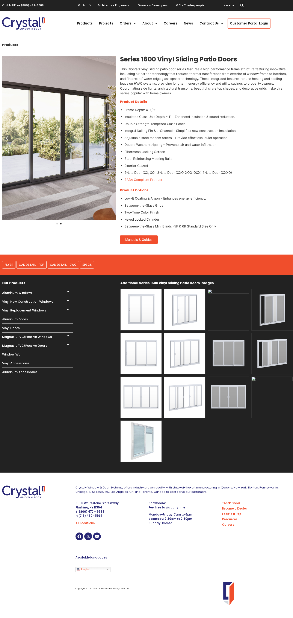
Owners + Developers (152, 5)
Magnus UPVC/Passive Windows (27, 337)
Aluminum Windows (17, 293)
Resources (229, 519)
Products (85, 23)
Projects (106, 23)
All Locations (85, 523)
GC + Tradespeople (190, 5)
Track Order (231, 503)
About (147, 23)
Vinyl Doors (11, 328)
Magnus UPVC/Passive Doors (24, 345)
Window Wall (12, 354)
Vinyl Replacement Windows (24, 310)
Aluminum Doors (15, 319)
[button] (242, 5)
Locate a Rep (231, 514)
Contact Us (209, 23)
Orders (125, 23)
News (188, 23)
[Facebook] (79, 536)
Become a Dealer (234, 509)
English (85, 569)
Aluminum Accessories (20, 372)
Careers (170, 23)
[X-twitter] (88, 536)
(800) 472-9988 (32, 5)
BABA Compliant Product (143, 180)
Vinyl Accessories (15, 363)
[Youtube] (97, 536)
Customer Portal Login (249, 23)
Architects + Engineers (113, 5)
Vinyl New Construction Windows (27, 301)
